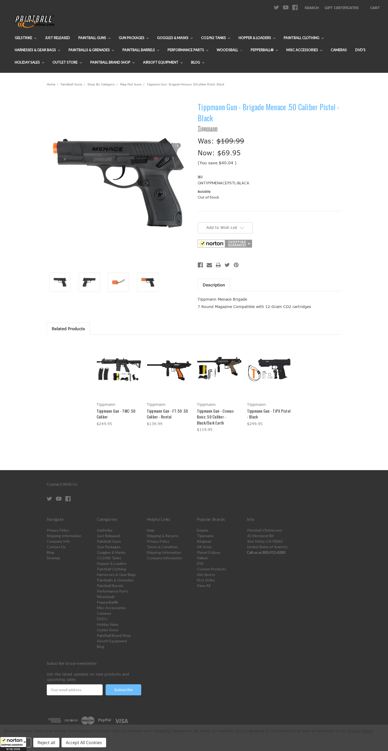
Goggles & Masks (173, 38)
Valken (202, 558)
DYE (200, 563)
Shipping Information (64, 535)
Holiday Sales (28, 62)
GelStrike (24, 38)
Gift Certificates (342, 8)
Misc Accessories (302, 50)
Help (150, 530)
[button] (13, 744)
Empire (202, 530)
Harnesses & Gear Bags (36, 50)
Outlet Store (65, 62)
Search (312, 8)
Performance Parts (186, 50)
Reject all (46, 742)
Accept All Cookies (84, 742)
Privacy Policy (58, 530)
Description (214, 284)
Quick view (119, 365)
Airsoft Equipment (161, 62)
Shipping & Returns (163, 535)
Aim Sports (206, 574)
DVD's (360, 50)
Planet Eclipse (208, 552)
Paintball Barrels (139, 50)
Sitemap (53, 558)
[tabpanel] (119, 384)
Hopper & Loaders (255, 38)
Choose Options (119, 374)
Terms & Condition (162, 547)
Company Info (58, 541)
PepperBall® (263, 50)
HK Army (204, 547)
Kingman (204, 541)
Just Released (57, 38)
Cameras (339, 50)
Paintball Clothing (302, 38)
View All (203, 585)
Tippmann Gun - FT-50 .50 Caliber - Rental (167, 414)
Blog (196, 62)
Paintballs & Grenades (90, 50)
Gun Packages (132, 38)
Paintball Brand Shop (110, 62)
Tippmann (205, 535)
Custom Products (211, 569)
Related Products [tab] (68, 328)
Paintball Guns (92, 38)
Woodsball (228, 50)
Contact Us (56, 547)
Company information (164, 558)
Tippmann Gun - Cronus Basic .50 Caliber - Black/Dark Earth (215, 417)
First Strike (206, 580)
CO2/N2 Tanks (214, 38)
